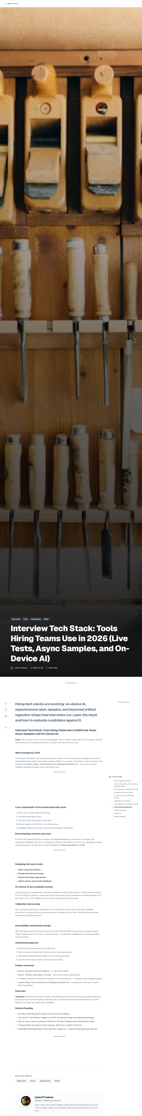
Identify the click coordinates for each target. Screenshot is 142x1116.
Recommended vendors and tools (126, 789)
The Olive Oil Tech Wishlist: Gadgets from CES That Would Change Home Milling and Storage (56, 1017)
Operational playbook (123, 807)
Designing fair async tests (123, 792)
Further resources (120, 810)
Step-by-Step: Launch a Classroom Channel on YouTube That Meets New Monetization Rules (56, 1021)
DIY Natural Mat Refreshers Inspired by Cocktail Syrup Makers (44, 1014)
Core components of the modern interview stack (125, 785)
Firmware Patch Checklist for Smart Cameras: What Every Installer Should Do (50, 1025)
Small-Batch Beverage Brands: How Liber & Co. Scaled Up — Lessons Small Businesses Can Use (57, 1029)
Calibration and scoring (122, 801)
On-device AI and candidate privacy (124, 797)
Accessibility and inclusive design (126, 804)
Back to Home (13, 4)
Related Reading (120, 816)
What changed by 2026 (122, 781)
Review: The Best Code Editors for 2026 (68, 845)
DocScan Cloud (60, 839)
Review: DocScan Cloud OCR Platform (33, 971)
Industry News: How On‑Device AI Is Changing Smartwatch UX (52, 764)
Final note (117, 813)
